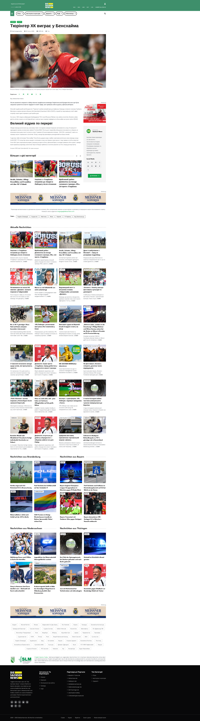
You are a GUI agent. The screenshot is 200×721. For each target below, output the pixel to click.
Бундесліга (34, 216)
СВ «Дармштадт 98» (98, 629)
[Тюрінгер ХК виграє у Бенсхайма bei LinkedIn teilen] (27, 94)
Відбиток (77, 718)
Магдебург (45, 633)
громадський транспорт (19, 629)
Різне (19, 13)
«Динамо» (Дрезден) (63, 644)
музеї (74, 644)
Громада (43, 686)
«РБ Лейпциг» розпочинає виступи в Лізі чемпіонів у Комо (45, 327)
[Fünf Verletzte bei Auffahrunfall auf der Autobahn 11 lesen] (45, 472)
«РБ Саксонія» (45, 648)
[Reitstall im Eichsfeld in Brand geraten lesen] (95, 543)
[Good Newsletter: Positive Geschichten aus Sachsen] (70, 353)
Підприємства (86, 633)
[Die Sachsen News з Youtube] (23, 702)
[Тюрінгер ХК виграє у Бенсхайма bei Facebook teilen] (23, 94)
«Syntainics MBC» (39, 644)
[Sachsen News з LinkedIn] (95, 162)
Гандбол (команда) (20, 640)
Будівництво (33, 640)
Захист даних (87, 718)
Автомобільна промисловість (22, 644)
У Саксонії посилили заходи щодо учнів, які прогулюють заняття (21, 366)
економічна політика (86, 640)
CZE (92, 7)
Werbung (63, 233)
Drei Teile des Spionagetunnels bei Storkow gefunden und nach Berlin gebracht (70, 559)
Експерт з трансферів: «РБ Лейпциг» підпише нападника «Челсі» (70, 401)
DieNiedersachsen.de (74, 684)
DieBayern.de (72, 681)
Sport (13, 462)
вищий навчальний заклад (60, 637)
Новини (13, 22)
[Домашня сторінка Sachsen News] (92, 162)
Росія (47, 637)
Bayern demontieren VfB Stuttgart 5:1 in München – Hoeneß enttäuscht (93, 519)
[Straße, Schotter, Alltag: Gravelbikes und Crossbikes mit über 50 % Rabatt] (21, 169)
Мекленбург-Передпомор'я (23, 633)
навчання (55, 648)
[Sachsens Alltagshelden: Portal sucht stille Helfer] (46, 388)
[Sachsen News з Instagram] (99, 162)
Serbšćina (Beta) (100, 7)
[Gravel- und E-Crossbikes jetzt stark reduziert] (70, 240)
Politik (13, 563)
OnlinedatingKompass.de (76, 696)
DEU (74, 7)
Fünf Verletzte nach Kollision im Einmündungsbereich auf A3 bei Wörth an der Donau (95, 488)
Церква (76, 633)
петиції (40, 637)
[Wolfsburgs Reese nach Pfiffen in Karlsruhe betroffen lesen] (21, 543)
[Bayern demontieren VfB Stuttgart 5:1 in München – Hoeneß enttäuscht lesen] (95, 503)
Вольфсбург (71, 648)
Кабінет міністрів (61, 629)
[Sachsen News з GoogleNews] (88, 162)
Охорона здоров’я (71, 640)
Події (58, 13)
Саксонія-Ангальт (34, 629)
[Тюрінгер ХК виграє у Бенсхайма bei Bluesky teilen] (32, 94)
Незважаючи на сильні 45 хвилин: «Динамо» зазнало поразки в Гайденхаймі (20, 290)
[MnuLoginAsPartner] (105, 4)
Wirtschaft (88, 462)
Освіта (13, 346)
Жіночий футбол (25, 625)
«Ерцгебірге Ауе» (65, 633)
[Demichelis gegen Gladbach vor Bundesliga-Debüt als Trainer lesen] (95, 575)
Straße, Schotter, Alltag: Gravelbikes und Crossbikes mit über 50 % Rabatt (20, 182)
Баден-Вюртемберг (84, 648)
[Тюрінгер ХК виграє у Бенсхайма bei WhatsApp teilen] (19, 94)
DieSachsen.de (72, 678)
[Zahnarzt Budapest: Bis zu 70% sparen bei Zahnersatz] (94, 425)
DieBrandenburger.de (75, 687)
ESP (88, 7)
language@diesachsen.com (65, 211)
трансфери (97, 633)
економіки (63, 307)
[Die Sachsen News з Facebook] (27, 702)
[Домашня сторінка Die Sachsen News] (11, 702)
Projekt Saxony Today (41, 657)
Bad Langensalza (17, 31)
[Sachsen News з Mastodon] (99, 166)
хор (63, 648)
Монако (36, 625)
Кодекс (70, 718)
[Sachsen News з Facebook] (92, 166)
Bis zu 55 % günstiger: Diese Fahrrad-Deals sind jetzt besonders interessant (19, 327)
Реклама (13, 162)
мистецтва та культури (33, 13)
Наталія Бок (73, 629)
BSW (86, 637)
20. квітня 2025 (30, 31)
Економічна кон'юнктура (97, 625)
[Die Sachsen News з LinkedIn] (15, 702)
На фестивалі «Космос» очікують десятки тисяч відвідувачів (92, 366)
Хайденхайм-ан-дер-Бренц (50, 625)
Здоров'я (48, 13)
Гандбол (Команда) (22, 216)
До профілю (93, 176)
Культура (50, 644)
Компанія (43, 680)
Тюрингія (58, 216)
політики (87, 233)
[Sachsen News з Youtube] (88, 166)
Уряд (42, 640)
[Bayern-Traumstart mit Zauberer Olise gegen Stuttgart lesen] (71, 503)
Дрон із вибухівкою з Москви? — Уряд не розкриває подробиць (91, 253)
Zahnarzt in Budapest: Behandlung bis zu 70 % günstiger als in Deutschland (93, 438)
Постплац (98, 640)
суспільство (95, 637)
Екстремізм (51, 640)
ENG (79, 7)
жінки (51, 216)
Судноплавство (22, 637)
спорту (19, 22)
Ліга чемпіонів (65, 625)
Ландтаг (100, 644)
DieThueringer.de (73, 690)
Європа (75, 625)
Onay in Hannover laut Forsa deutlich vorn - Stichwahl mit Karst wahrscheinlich (20, 589)
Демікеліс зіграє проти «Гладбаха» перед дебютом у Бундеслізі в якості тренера (46, 366)
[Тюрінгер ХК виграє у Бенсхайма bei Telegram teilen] (40, 94)
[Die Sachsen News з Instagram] (19, 702)
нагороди (84, 625)
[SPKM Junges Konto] (94, 113)
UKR (83, 7)
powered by (16, 7)
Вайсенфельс (84, 629)
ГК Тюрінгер (68, 216)
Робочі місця (70, 13)
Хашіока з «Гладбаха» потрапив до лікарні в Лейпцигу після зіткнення (45, 182)
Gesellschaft (39, 491)
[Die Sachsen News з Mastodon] (15, 705)
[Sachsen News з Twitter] (88, 169)
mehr (25, 261)
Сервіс (63, 718)
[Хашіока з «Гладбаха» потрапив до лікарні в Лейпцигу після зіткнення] (46, 169)
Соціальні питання (31, 648)
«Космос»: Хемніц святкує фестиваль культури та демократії (93, 290)
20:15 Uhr (40, 31)
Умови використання (100, 718)
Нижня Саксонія (76, 637)
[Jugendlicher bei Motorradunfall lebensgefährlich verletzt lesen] (45, 543)
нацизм (60, 640)
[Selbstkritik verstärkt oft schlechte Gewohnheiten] (46, 277)
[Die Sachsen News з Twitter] (19, 705)
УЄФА (32, 637)
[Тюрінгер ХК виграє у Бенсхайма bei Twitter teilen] (36, 94)
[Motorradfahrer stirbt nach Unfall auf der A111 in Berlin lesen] (21, 501)
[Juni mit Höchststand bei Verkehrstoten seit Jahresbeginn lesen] (71, 575)
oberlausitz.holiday (74, 693)
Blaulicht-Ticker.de (74, 675)
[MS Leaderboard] (58, 199)
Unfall (37, 462)
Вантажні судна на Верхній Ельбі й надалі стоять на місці (69, 327)
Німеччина (43, 216)
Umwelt (37, 563)
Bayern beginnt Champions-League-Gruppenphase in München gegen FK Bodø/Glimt (70, 488)
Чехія (36, 633)
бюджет (14, 625)
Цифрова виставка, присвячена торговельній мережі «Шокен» (69, 438)
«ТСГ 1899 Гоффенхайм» (87, 644)
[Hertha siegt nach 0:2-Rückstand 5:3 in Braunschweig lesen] (21, 472)
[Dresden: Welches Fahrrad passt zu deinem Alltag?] (21, 314)
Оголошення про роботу (48, 683)
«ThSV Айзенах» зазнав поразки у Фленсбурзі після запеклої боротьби (21, 401)
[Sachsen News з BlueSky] (95, 166)
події (42, 689)
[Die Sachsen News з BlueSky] (11, 705)
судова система (48, 629)
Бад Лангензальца (79, 216)
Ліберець (54, 633)
